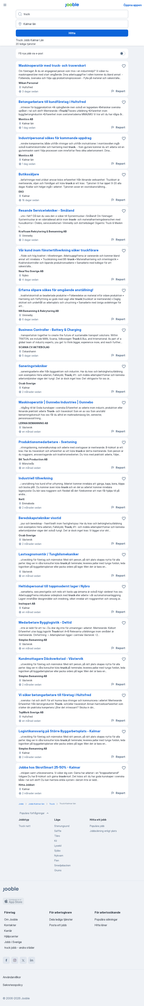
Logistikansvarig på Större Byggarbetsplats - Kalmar (59, 731)
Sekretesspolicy (13, 985)
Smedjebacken (62, 865)
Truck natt (25, 825)
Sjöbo (57, 850)
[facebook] (6, 960)
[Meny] (4, 4)
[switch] (122, 53)
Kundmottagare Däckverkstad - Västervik (51, 659)
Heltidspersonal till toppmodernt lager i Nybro (54, 586)
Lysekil (57, 845)
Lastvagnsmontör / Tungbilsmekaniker (49, 554)
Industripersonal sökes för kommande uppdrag (55, 138)
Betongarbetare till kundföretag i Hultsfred (52, 102)
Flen (56, 860)
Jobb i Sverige (13, 942)
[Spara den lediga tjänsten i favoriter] (124, 66)
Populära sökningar (106, 919)
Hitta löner (101, 925)
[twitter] (23, 960)
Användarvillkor (12, 977)
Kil (55, 840)
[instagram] (14, 960)
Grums (57, 870)
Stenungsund (61, 825)
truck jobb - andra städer (19, 947)
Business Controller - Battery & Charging (50, 330)
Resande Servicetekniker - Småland (46, 210)
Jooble (25, 998)
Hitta (72, 33)
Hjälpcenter (11, 936)
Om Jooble (11, 919)
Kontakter (10, 925)
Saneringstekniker (33, 366)
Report (120, 91)
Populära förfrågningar (32, 813)
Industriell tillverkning (36, 478)
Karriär (8, 930)
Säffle (57, 830)
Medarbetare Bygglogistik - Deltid (45, 622)
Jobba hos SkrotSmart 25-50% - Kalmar (49, 767)
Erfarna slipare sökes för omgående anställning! (56, 290)
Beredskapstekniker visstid (40, 518)
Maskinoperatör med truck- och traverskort (52, 65)
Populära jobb (97, 825)
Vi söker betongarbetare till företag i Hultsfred (55, 695)
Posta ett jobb (58, 925)
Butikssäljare (29, 174)
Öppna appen (132, 5)
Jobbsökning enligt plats (103, 830)
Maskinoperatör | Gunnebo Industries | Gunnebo (56, 402)
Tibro (57, 835)
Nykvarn (58, 855)
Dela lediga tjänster (61, 919)
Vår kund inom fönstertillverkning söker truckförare (59, 250)
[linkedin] (31, 960)
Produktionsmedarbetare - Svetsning (48, 442)
